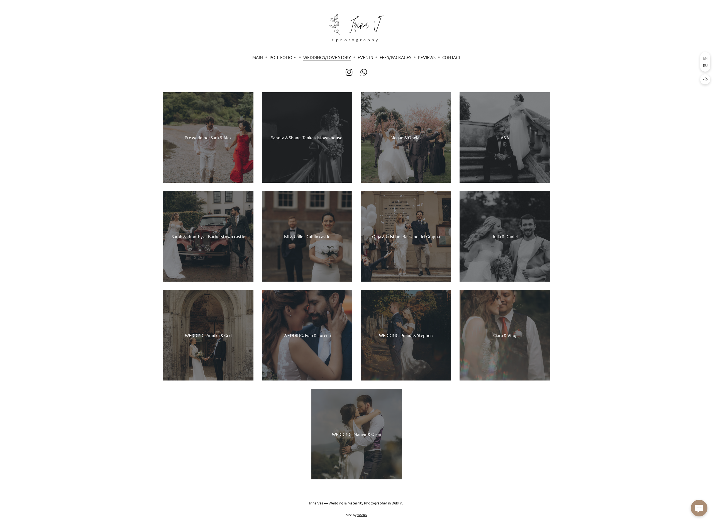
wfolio (362, 515)
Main (257, 57)
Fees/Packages (395, 57)
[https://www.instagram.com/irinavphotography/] (349, 72)
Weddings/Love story (327, 57)
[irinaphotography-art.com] (356, 28)
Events (365, 57)
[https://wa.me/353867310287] (363, 72)
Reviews (427, 57)
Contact (451, 57)
